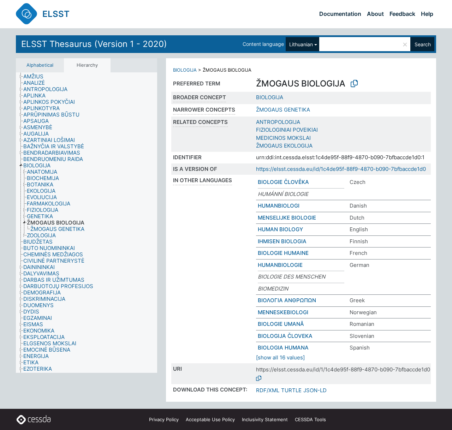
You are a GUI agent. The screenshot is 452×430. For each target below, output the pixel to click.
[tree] (86, 222)
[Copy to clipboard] (354, 83)
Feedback (402, 13)
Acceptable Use (210, 419)
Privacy (164, 419)
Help (427, 13)
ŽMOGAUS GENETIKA (283, 109)
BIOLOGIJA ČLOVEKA (285, 336)
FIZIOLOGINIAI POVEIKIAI (287, 129)
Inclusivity (265, 419)
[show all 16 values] (280, 357)
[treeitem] (36, 76)
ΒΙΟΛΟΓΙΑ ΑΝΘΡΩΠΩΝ (287, 300)
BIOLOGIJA (185, 70)
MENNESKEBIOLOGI (283, 312)
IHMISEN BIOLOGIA (282, 241)
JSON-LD (315, 390)
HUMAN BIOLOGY (280, 229)
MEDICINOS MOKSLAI (283, 138)
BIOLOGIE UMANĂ (281, 324)
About (375, 13)
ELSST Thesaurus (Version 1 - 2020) (94, 44)
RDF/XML (267, 390)
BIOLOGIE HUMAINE (283, 253)
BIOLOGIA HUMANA (283, 347)
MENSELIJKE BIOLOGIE (287, 217)
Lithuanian (301, 44)
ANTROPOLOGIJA (278, 122)
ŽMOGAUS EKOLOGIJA (284, 145)
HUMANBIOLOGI (278, 205)
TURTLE (291, 390)
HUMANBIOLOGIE (280, 265)
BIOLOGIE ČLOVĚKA (283, 182)
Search (423, 44)
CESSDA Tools (310, 419)
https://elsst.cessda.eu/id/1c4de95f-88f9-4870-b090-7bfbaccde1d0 (341, 169)
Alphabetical (39, 65)
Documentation (340, 13)
